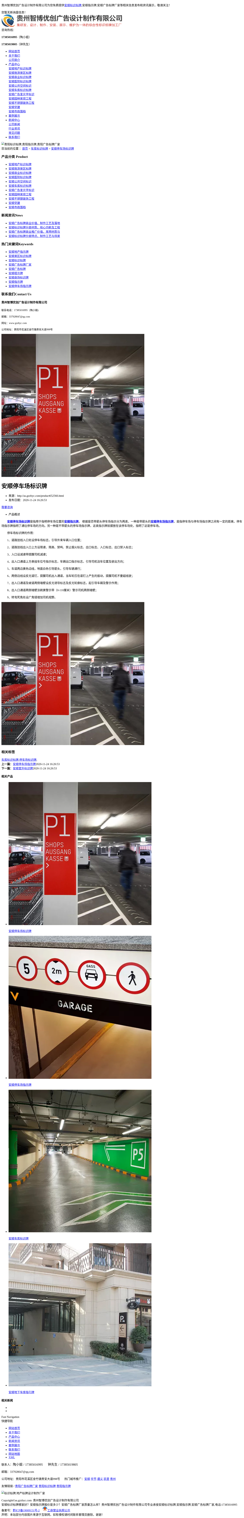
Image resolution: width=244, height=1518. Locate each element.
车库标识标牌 (39, 148)
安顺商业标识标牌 (20, 77)
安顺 (87, 1478)
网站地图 (14, 1453)
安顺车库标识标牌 (20, 90)
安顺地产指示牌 (19, 251)
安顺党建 (14, 107)
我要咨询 (7, 507)
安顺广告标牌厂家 (20, 264)
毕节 (93, 1478)
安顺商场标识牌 (19, 277)
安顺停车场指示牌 (20, 286)
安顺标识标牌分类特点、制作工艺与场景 (34, 236)
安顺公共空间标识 (20, 85)
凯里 (106, 1478)
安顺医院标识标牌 (20, 81)
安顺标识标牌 (72, 5)
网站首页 (14, 51)
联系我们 (14, 137)
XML (12, 1457)
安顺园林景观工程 (20, 98)
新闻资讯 (14, 1441)
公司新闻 (14, 124)
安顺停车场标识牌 (62, 148)
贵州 (113, 1478)
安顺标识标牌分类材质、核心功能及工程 (34, 227)
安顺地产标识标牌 (20, 68)
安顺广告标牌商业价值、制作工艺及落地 (34, 223)
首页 (25, 148)
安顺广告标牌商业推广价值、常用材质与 (34, 231)
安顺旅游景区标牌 (20, 72)
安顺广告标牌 (17, 268)
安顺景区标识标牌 (20, 256)
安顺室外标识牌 (23, 768)
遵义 (100, 1478)
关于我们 (14, 55)
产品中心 (14, 64)
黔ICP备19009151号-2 (26, 1510)
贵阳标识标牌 (47, 1486)
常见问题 (14, 132)
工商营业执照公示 (58, 1510)
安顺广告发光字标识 (21, 94)
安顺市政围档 (17, 111)
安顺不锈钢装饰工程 (21, 102)
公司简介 (14, 59)
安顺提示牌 (16, 273)
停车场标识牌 (27, 759)
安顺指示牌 (16, 281)
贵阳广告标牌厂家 (26, 1486)
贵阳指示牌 (63, 1486)
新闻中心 (14, 120)
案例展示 (14, 115)
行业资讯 (14, 128)
